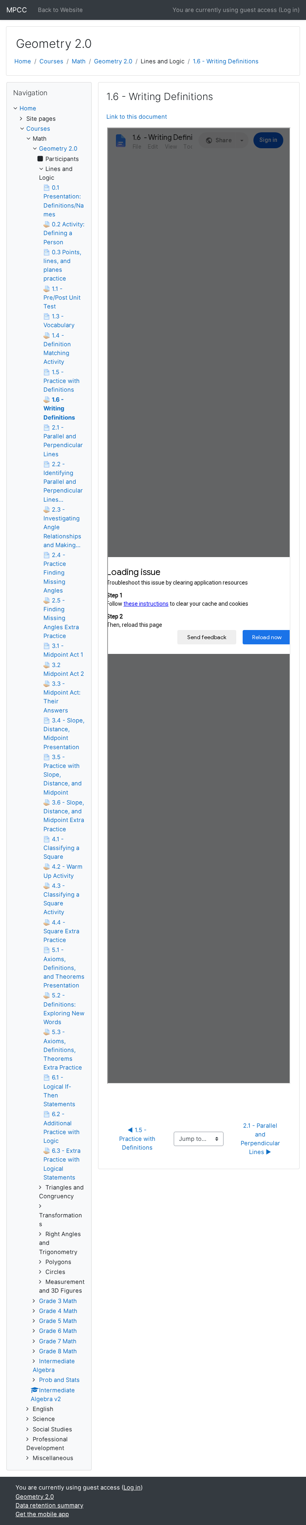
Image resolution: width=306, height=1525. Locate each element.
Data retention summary (49, 1505)
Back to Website (60, 10)
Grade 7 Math (57, 1341)
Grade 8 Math (58, 1351)
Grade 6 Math (58, 1331)
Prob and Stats (59, 1380)
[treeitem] (49, 108)
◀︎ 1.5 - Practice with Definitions (138, 1139)
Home (22, 61)
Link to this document (136, 116)
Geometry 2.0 (113, 61)
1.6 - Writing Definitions (226, 61)
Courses (51, 61)
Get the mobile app (42, 1514)
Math (79, 61)
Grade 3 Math (58, 1301)
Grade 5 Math (58, 1321)
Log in (289, 10)
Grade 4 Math (58, 1311)
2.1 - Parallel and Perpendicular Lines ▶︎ (261, 1139)
